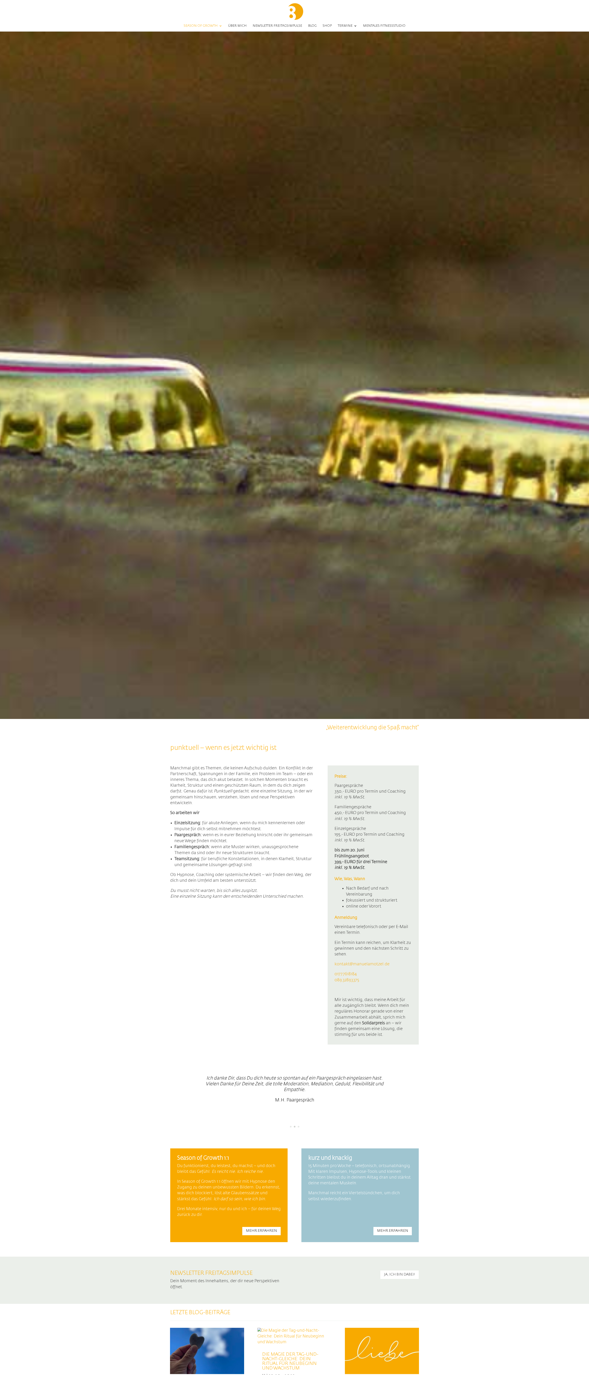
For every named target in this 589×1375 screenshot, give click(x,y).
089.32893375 (347, 980)
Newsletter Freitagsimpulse (277, 25)
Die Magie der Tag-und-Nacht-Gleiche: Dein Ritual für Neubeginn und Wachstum (290, 1361)
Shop (327, 25)
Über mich (237, 25)
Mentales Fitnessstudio (384, 25)
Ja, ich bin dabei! (399, 1274)
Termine (345, 25)
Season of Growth (201, 25)
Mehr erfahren (261, 1231)
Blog (312, 25)
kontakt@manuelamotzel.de (362, 964)
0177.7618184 (346, 974)
